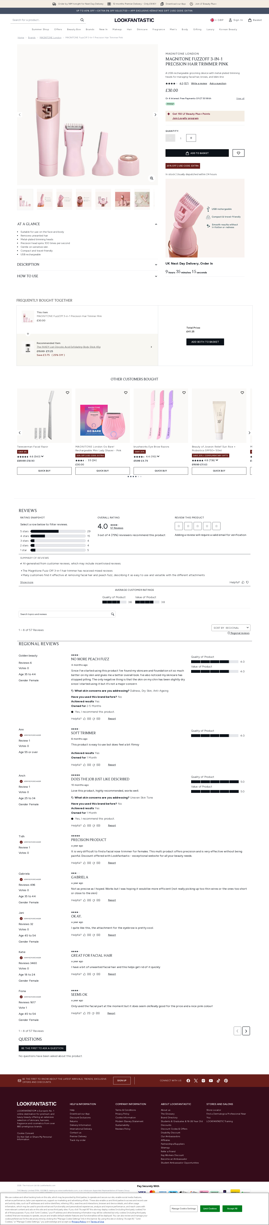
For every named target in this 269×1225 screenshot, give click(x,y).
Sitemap (165, 1147)
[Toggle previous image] (19, 114)
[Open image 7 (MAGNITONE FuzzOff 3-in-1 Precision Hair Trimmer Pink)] (142, 199)
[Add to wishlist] (239, 153)
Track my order (78, 1140)
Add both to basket (205, 341)
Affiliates (165, 1140)
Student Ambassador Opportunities (180, 1162)
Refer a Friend (168, 1151)
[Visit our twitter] (196, 1080)
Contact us (76, 1132)
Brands (31, 37)
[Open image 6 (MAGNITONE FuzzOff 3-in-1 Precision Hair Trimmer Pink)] (122, 199)
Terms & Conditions (125, 1110)
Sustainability (122, 1125)
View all (240, 98)
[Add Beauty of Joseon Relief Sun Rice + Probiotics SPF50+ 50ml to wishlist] (242, 392)
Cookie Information (125, 1117)
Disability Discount (170, 1132)
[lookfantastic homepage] (134, 20)
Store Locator (214, 1110)
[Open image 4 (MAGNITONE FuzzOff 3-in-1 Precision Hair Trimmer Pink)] (84, 199)
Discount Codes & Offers (174, 1129)
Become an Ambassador (174, 1159)
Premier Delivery (78, 1136)
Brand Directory (169, 1117)
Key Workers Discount (172, 1155)
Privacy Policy (122, 1113)
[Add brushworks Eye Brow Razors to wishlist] (184, 392)
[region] (134, 1209)
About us (166, 1110)
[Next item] (249, 432)
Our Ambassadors (170, 1136)
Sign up (121, 1080)
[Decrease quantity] (170, 138)
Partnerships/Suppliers (173, 1144)
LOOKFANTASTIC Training (220, 1121)
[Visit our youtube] (211, 1080)
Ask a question (218, 83)
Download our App (80, 1113)
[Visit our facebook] (188, 1080)
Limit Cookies (210, 1208)
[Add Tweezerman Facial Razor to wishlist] (67, 392)
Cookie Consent (25, 1133)
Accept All (232, 1208)
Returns (74, 1121)
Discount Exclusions (80, 1117)
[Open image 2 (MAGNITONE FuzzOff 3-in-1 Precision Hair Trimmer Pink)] (45, 199)
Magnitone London (182, 53)
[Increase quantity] (191, 138)
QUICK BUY (44, 470)
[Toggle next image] (155, 114)
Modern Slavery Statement (129, 1121)
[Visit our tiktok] (218, 1080)
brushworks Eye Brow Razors (151, 446)
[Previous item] (19, 432)
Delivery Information (80, 1125)
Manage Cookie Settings (184, 1208)
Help (72, 1110)
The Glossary (167, 1113)
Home (21, 37)
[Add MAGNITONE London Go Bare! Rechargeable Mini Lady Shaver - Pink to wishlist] (126, 392)
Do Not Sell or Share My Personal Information (34, 1138)
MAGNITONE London (50, 37)
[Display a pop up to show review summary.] (42, 456)
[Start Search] (82, 19)
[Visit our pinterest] (226, 1080)
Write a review (199, 83)
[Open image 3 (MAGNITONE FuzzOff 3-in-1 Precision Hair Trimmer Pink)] (64, 199)
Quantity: (172, 131)
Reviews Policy (122, 1129)
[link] (236, 20)
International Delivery (81, 1129)
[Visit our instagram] (203, 1080)
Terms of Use (97, 1222)
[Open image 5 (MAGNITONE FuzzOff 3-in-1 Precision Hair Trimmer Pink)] (103, 199)
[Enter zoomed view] (151, 178)
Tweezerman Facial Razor (32, 446)
